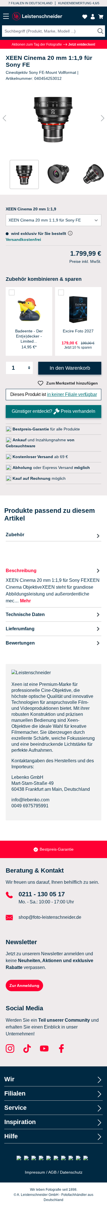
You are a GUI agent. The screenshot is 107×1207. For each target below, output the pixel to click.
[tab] (53, 585)
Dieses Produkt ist (53, 394)
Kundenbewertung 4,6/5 (78, 3)
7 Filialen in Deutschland (30, 3)
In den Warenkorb (70, 368)
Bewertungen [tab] (20, 643)
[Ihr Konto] (92, 17)
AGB (52, 1172)
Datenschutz (71, 1172)
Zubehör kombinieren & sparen (44, 279)
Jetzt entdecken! (81, 44)
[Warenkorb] (100, 17)
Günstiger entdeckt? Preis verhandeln (53, 411)
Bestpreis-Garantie (57, 849)
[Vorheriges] (4, 118)
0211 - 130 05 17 (42, 894)
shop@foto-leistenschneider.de (50, 917)
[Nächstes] (102, 118)
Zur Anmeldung (24, 985)
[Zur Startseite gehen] (37, 16)
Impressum (35, 1172)
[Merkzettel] (84, 17)
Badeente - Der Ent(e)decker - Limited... (29, 336)
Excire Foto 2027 (78, 331)
